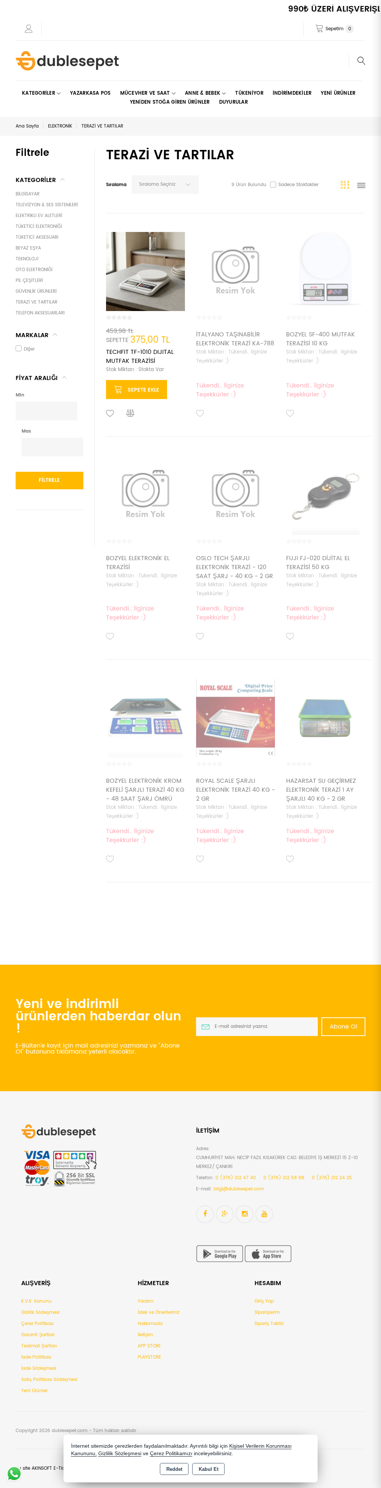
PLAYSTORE (149, 1357)
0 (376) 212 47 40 (235, 1177)
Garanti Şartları (38, 1334)
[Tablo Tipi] (361, 186)
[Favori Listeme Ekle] (110, 413)
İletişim (145, 1334)
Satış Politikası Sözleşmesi (49, 1379)
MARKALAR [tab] (32, 335)
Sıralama (116, 184)
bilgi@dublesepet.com (239, 1189)
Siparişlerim (267, 1312)
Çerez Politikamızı (171, 1453)
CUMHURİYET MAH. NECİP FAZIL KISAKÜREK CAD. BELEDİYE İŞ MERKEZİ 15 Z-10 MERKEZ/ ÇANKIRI (277, 1162)
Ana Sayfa (27, 126)
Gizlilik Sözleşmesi (40, 1312)
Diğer (29, 349)
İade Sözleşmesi (38, 1368)
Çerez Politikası (37, 1323)
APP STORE (149, 1346)
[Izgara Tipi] (346, 186)
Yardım (145, 1301)
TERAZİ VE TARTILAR (102, 126)
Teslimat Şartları (39, 1346)
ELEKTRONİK (60, 126)
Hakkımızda (150, 1323)
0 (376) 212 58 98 (283, 1177)
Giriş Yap (264, 1301)
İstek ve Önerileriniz (158, 1312)
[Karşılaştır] (131, 413)
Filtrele (49, 480)
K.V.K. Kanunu (36, 1301)
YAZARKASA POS (90, 93)
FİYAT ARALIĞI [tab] (37, 378)
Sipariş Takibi (269, 1323)
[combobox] (165, 184)
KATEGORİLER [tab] (36, 180)
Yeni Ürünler (34, 1390)
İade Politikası (36, 1357)
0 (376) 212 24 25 (332, 1177)
